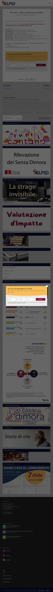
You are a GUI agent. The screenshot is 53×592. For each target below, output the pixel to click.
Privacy (9, 303)
